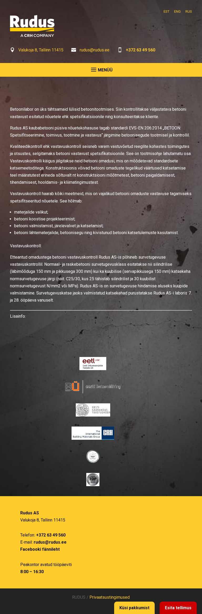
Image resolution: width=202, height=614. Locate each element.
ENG (177, 11)
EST (166, 11)
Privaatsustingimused (109, 597)
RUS (188, 11)
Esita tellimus (178, 607)
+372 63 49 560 (140, 49)
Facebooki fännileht (40, 549)
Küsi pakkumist (134, 607)
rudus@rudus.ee (94, 49)
